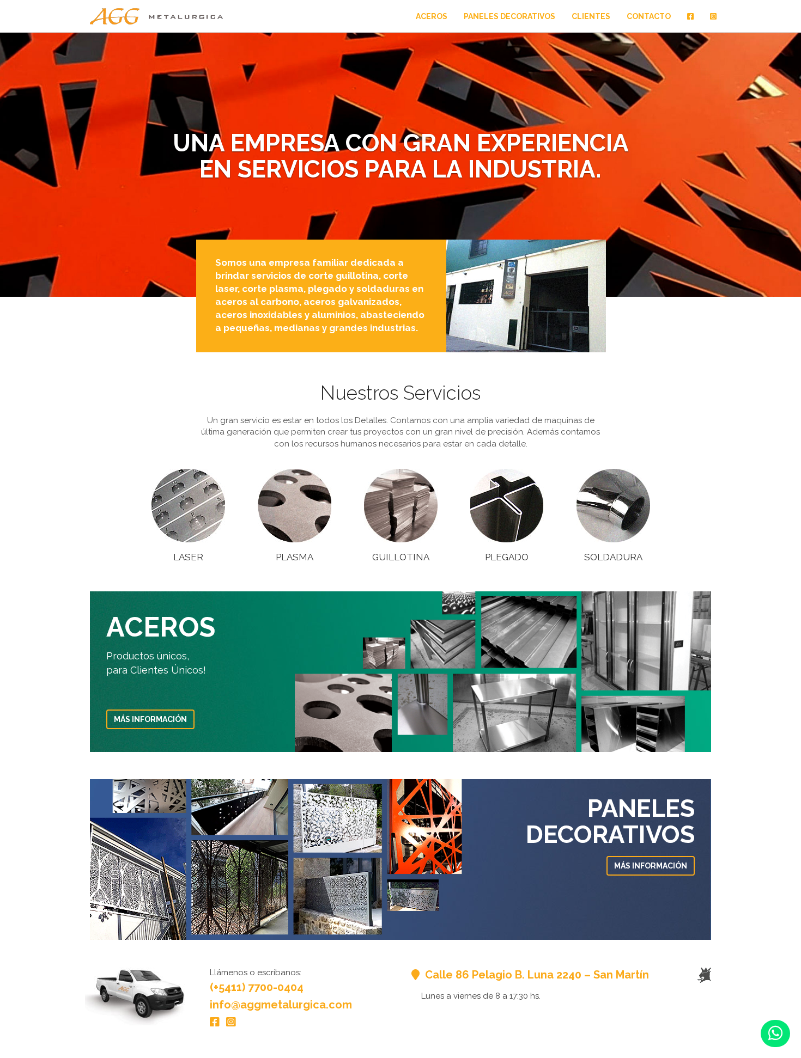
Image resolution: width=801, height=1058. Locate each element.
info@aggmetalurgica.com (281, 1004)
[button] (775, 1033)
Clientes (591, 16)
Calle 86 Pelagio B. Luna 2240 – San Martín (535, 974)
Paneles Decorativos (509, 16)
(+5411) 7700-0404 (257, 987)
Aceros (431, 16)
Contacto (649, 16)
